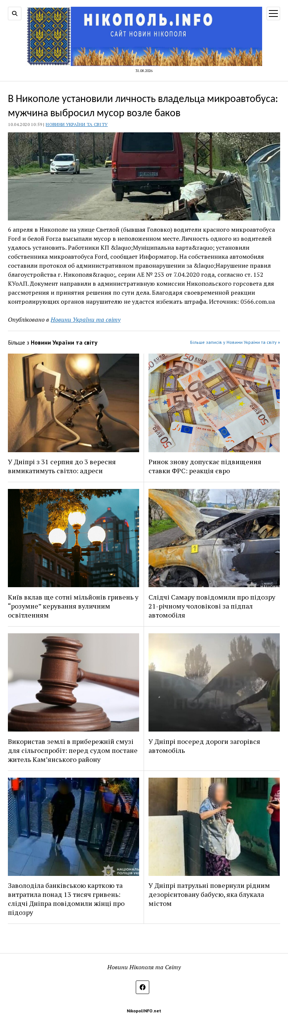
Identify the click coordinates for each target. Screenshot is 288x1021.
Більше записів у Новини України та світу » (235, 342)
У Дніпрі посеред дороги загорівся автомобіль (204, 746)
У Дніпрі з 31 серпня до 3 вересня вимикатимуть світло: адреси (62, 466)
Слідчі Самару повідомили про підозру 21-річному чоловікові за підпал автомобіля (211, 605)
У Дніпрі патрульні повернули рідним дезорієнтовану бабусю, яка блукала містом (209, 894)
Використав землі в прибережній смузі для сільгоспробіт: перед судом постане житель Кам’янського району (73, 750)
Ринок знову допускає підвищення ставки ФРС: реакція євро (204, 466)
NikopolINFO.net (144, 1011)
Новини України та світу (77, 124)
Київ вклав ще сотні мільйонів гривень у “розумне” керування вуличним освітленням (73, 605)
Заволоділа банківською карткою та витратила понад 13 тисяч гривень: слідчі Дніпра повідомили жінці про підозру (66, 899)
